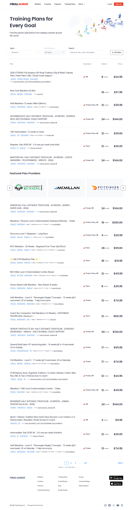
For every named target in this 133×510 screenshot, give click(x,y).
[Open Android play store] (116, 478)
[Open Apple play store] (116, 483)
